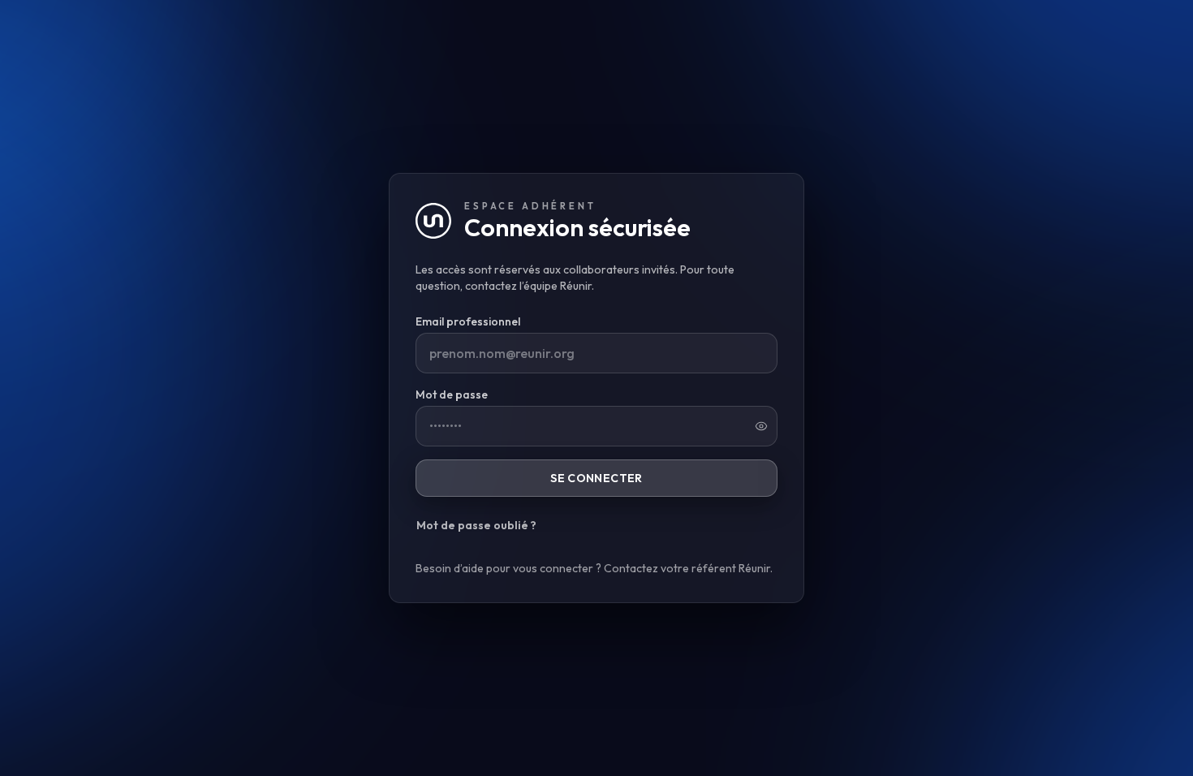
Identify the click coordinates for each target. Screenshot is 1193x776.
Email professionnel (468, 321)
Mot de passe (452, 394)
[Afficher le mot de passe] (761, 426)
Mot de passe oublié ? (476, 525)
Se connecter (596, 478)
